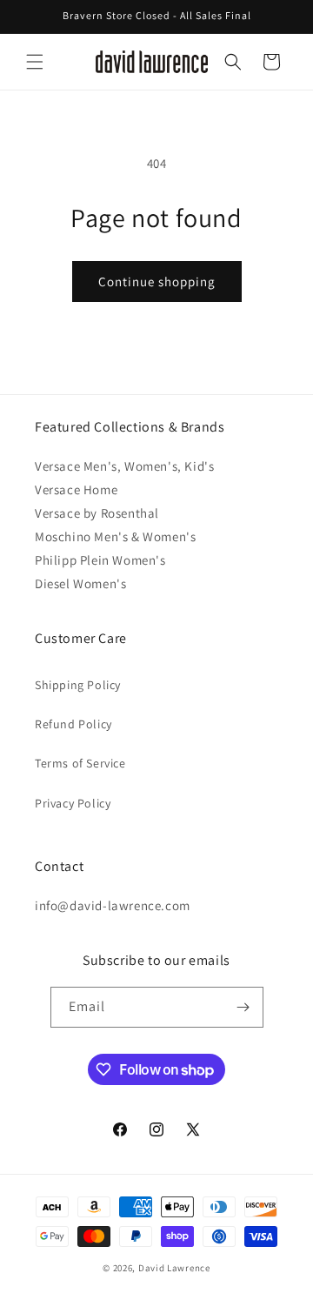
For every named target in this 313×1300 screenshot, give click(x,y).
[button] (35, 62)
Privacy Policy (72, 803)
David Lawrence (174, 1268)
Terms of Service (80, 763)
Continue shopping (157, 281)
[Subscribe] (243, 1007)
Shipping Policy (78, 685)
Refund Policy (73, 724)
